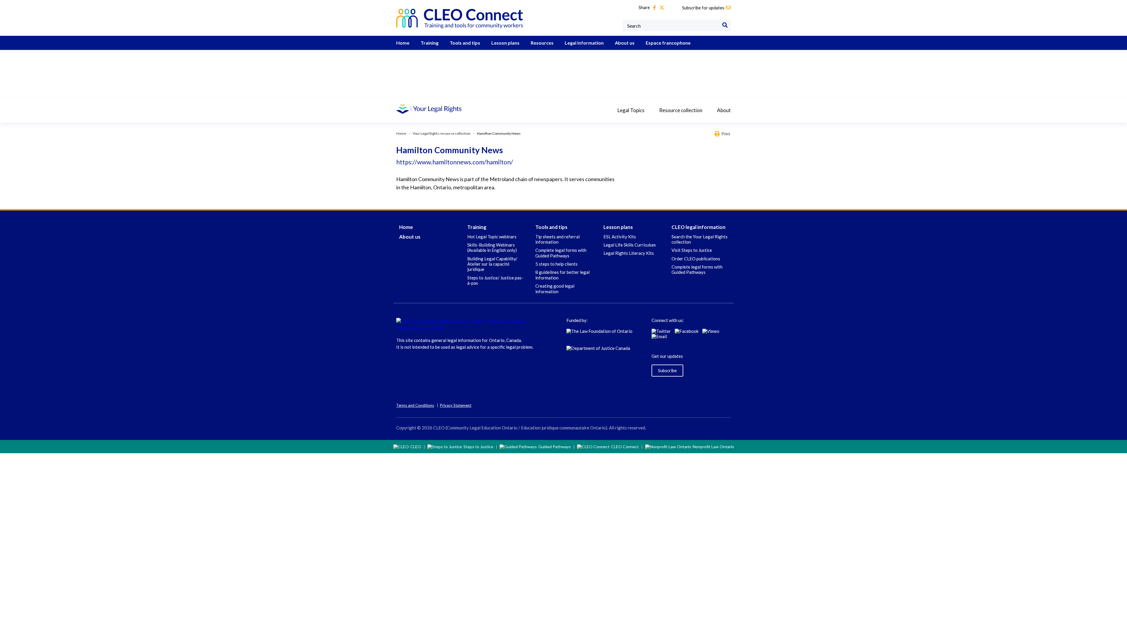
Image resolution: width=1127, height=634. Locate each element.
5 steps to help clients (556, 264)
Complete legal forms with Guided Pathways (560, 252)
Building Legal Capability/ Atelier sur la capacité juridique (492, 264)
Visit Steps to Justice (692, 250)
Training (429, 42)
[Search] (725, 25)
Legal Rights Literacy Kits (628, 253)
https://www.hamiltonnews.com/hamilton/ (454, 162)
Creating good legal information (554, 288)
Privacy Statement (455, 405)
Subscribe (667, 370)
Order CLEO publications (696, 258)
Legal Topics (631, 110)
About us (625, 42)
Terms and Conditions (415, 405)
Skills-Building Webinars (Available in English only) (492, 247)
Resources (542, 42)
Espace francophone (668, 42)
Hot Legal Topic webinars (492, 236)
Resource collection (680, 110)
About (724, 110)
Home (402, 42)
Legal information (584, 42)
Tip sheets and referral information (557, 239)
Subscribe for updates (703, 7)
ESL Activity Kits (619, 236)
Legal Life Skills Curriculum (629, 244)
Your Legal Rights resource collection (441, 133)
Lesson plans (505, 42)
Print (726, 133)
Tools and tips (465, 42)
